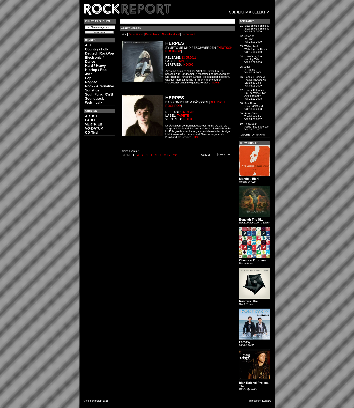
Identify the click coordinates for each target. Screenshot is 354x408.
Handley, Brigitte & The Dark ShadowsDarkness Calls (255, 80)
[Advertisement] (96, 200)
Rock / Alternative (99, 86)
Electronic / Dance (94, 60)
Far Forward (188, 34)
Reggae (91, 82)
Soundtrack (94, 98)
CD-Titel (91, 132)
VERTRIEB (93, 124)
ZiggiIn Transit (249, 68)
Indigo (188, 64)
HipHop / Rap (96, 70)
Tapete (183, 61)
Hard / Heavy (95, 66)
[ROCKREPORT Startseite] (176, 17)
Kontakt (266, 400)
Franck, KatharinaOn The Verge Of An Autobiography (255, 93)
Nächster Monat (171, 34)
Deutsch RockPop (99, 53)
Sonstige (92, 90)
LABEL (90, 120)
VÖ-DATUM (94, 128)
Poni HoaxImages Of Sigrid (253, 105)
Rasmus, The (248, 301)
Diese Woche (136, 34)
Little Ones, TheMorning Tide (253, 58)
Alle (88, 45)
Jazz (88, 74)
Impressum (255, 400)
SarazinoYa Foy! (249, 37)
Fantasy (244, 342)
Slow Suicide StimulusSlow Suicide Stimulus (256, 27)
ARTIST (91, 116)
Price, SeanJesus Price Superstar (256, 125)
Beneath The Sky (251, 219)
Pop (88, 78)
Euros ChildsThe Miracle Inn (253, 115)
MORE (215, 82)
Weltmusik (93, 103)
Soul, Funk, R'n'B (99, 94)
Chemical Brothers (252, 260)
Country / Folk (96, 49)
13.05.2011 (189, 57)
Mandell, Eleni (249, 178)
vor (175, 154)
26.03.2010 (189, 112)
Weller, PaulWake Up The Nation (256, 48)
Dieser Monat (153, 34)
